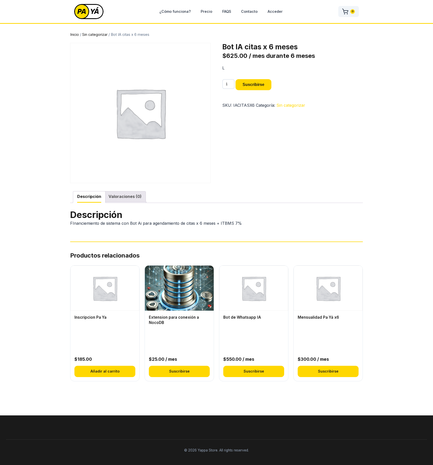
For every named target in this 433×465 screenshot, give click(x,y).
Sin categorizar (94, 34)
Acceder (275, 11)
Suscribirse (253, 84)
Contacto (249, 11)
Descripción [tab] (89, 196)
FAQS (226, 11)
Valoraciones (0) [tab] (125, 196)
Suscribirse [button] (179, 371)
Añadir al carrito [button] (105, 371)
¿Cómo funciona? (175, 11)
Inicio (74, 34)
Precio (206, 11)
